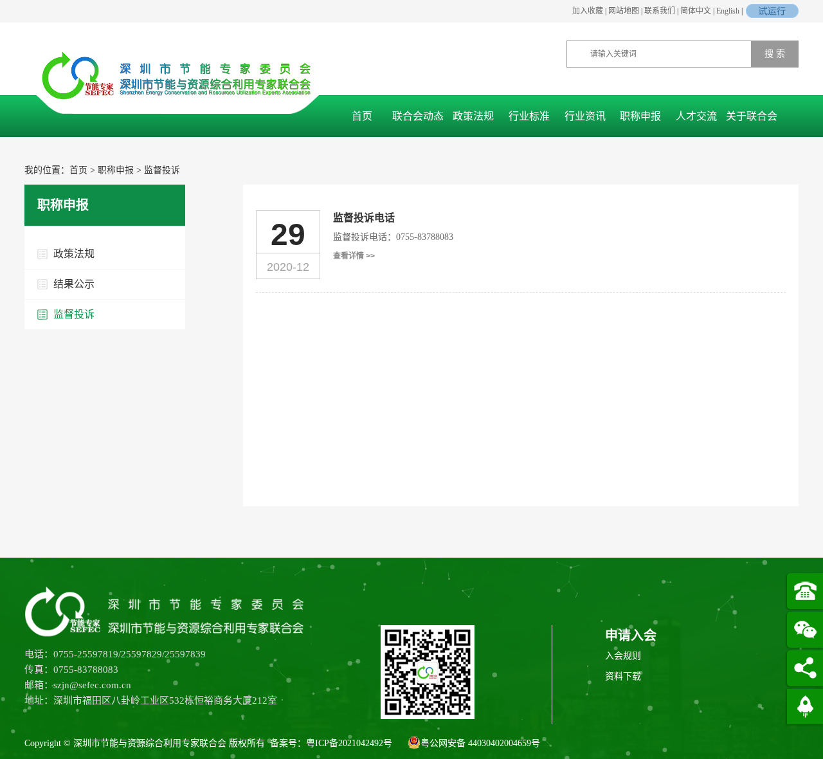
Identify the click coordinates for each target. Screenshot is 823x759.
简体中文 (695, 10)
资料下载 (623, 676)
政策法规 (473, 116)
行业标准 (529, 116)
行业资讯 (585, 116)
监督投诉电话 (364, 217)
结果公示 (74, 284)
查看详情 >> (354, 256)
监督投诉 (162, 170)
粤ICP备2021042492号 (349, 743)
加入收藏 (587, 10)
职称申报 (640, 116)
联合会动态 (418, 116)
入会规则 (623, 656)
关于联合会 (751, 116)
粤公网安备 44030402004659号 (480, 743)
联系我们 (659, 10)
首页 (362, 116)
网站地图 (623, 10)
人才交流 (696, 116)
